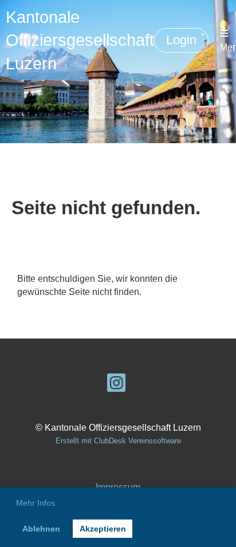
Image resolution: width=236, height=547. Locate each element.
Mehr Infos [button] (35, 502)
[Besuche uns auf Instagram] (116, 385)
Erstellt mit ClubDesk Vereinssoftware (118, 440)
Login (181, 40)
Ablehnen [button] (41, 528)
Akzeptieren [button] (103, 528)
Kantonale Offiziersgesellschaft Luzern (80, 40)
